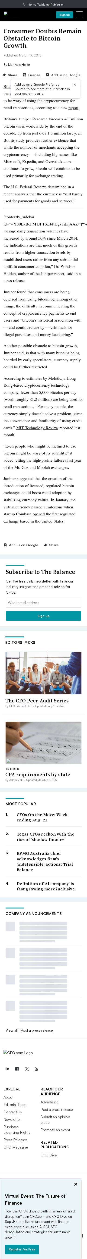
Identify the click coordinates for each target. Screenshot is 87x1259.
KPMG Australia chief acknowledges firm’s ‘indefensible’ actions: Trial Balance (45, 861)
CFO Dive (49, 1155)
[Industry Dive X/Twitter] (27, 1069)
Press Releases (15, 1139)
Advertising (49, 1102)
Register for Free (22, 1249)
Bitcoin (9, 86)
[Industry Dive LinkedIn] (7, 1069)
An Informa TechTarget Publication (43, 4)
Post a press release (37, 1030)
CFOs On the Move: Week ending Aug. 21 (42, 817)
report (73, 107)
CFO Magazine (15, 1147)
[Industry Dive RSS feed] (36, 1069)
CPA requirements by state (37, 774)
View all (12, 1030)
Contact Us (12, 1112)
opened (39, 514)
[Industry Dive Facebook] (17, 1069)
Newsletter (12, 1119)
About (8, 1097)
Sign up (65, 14)
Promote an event (55, 1129)
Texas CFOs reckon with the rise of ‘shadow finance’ (45, 836)
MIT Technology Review (37, 427)
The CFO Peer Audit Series (37, 700)
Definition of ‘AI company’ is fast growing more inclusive (46, 886)
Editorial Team (14, 1104)
